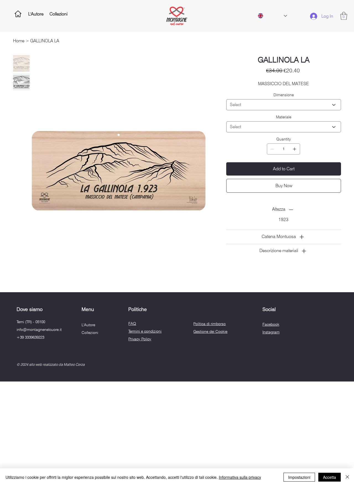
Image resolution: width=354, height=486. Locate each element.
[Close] (347, 477)
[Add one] (294, 149)
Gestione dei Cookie (210, 331)
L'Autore (88, 325)
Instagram (271, 332)
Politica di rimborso (209, 324)
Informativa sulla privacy (240, 477)
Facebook (270, 324)
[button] (343, 16)
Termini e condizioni (145, 331)
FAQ (132, 323)
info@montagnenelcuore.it (39, 329)
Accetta (329, 477)
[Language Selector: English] (272, 16)
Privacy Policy (139, 339)
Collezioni (90, 332)
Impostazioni (299, 477)
